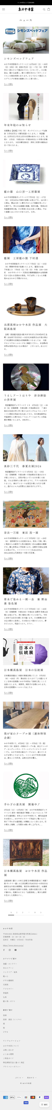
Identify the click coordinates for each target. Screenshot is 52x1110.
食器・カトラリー (10, 963)
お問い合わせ (8, 1050)
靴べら (5, 976)
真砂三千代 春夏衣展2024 (23, 466)
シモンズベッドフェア (19, 58)
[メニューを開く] (3, 9)
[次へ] (41, 912)
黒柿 (5, 1015)
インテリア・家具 (10, 972)
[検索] (44, 9)
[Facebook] (4, 949)
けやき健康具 (8, 980)
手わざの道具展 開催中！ (22, 804)
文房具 (5, 984)
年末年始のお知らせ (17, 125)
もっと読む (8, 84)
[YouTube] (15, 949)
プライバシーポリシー (12, 1066)
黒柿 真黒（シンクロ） (12, 1019)
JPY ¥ (18, 1078)
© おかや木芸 (26, 1083)
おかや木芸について (11, 1046)
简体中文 (30, 1078)
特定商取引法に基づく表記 (13, 1062)
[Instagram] (10, 949)
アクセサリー (8, 988)
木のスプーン (8, 968)
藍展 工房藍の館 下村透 (21, 258)
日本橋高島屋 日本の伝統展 (23, 670)
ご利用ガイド (8, 1058)
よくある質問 (8, 1054)
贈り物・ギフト (9, 1001)
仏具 (5, 997)
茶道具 (5, 993)
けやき (5, 1032)
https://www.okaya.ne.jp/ (13, 945)
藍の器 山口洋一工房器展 (22, 191)
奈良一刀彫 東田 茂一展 (21, 532)
